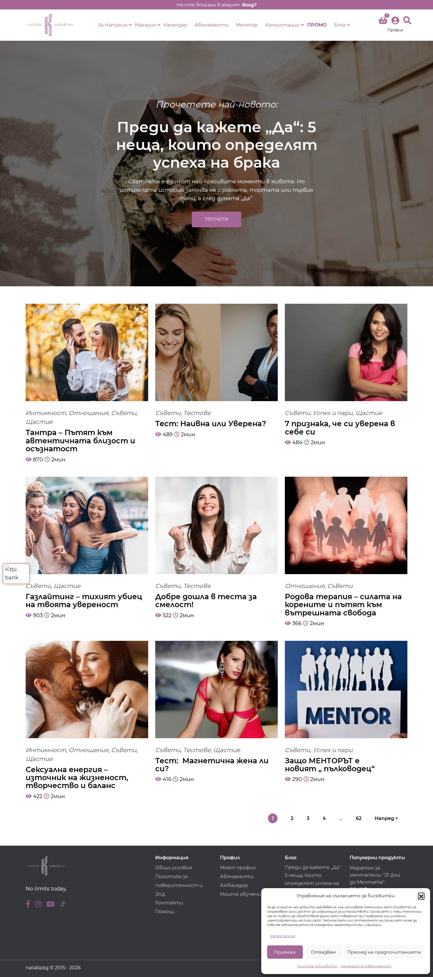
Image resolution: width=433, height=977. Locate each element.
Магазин (145, 25)
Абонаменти (212, 25)
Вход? (255, 4)
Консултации (282, 25)
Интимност (46, 412)
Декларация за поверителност (365, 966)
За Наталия (113, 25)
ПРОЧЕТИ (216, 219)
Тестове (197, 412)
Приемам (285, 952)
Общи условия (173, 867)
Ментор (247, 25)
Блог (340, 25)
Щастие (39, 421)
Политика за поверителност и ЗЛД (179, 885)
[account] (395, 25)
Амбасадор (234, 885)
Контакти (169, 903)
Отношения (88, 412)
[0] (383, 21)
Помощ (164, 911)
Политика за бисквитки (317, 966)
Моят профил (238, 867)
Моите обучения (242, 894)
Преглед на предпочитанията (384, 952)
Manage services (282, 936)
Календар (175, 25)
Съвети (123, 412)
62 (358, 818)
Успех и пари (333, 412)
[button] (421, 896)
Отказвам (323, 952)
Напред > (386, 818)
